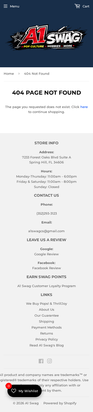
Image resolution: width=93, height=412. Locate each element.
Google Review (46, 254)
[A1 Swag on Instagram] (49, 362)
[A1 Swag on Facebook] (41, 362)
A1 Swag (32, 403)
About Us (46, 309)
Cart (85, 6)
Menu (14, 6)
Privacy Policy (46, 339)
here (84, 107)
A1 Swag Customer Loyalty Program (46, 286)
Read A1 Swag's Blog (47, 345)
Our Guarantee (46, 315)
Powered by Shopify (59, 403)
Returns (46, 333)
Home (9, 73)
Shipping (46, 321)
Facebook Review (46, 268)
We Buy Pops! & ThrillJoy (46, 303)
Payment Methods (46, 327)
